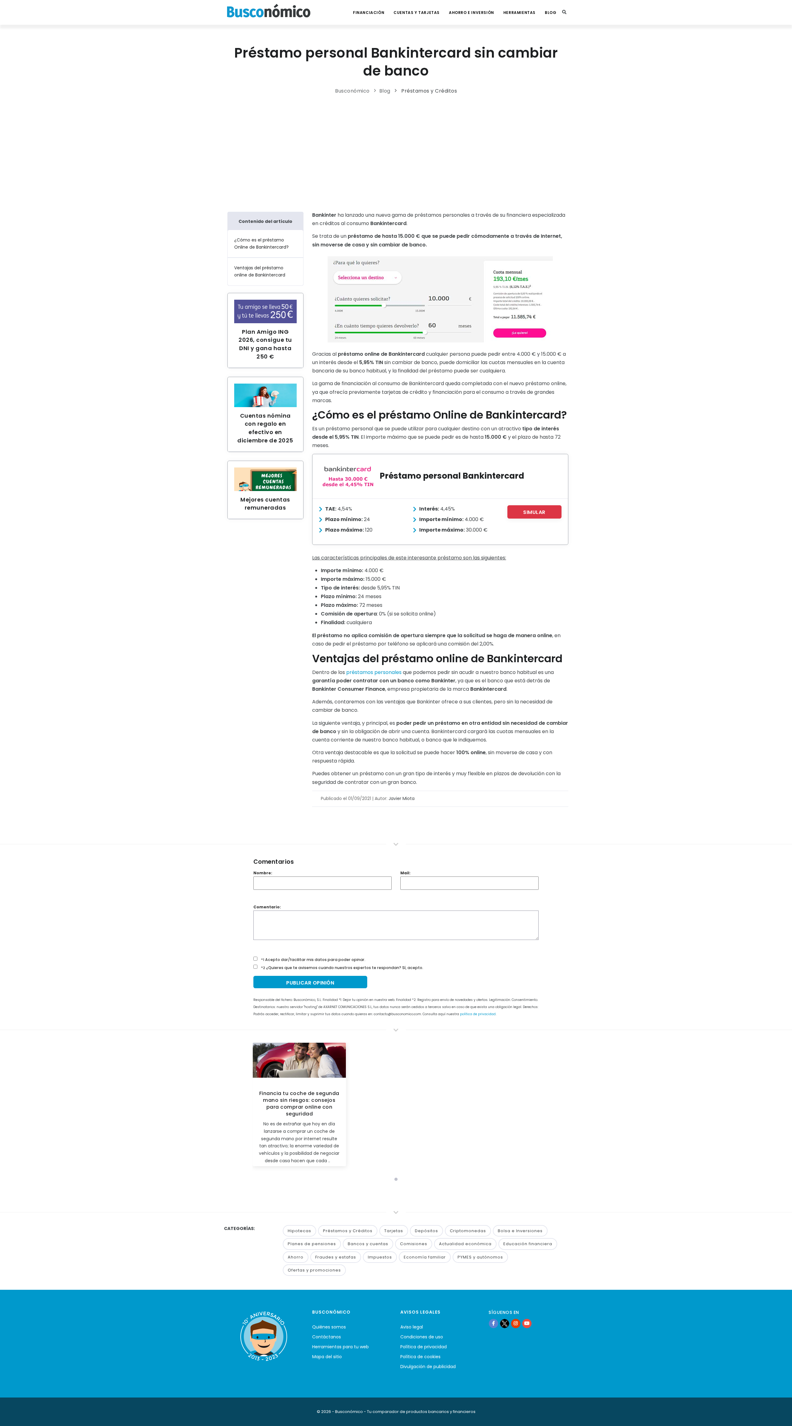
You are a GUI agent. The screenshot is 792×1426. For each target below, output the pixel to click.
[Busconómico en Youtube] (527, 1323)
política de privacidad (478, 1014)
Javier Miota (402, 798)
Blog (550, 12)
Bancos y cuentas (368, 1244)
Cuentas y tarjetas (417, 12)
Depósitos (426, 1231)
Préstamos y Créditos (429, 90)
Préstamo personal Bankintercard (452, 475)
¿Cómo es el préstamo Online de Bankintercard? (261, 243)
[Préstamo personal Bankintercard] (348, 476)
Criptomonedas (468, 1231)
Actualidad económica (465, 1244)
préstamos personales (374, 672)
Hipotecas (299, 1231)
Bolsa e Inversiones (520, 1231)
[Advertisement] (396, 151)
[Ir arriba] (778, 1415)
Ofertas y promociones (314, 1270)
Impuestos (380, 1257)
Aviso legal (411, 1327)
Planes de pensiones (312, 1244)
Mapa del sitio (327, 1357)
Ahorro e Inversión (471, 12)
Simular (534, 512)
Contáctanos (326, 1337)
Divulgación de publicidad (428, 1366)
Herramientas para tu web (340, 1347)
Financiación (368, 12)
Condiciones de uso (421, 1337)
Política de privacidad (423, 1347)
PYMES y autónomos (480, 1257)
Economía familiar (425, 1257)
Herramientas (519, 12)
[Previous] (258, 1106)
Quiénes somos (329, 1327)
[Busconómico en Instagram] (516, 1323)
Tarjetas (393, 1231)
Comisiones (413, 1244)
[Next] (533, 1106)
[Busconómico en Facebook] (493, 1323)
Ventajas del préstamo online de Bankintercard (259, 271)
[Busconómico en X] (505, 1323)
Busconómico (352, 90)
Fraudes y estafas (335, 1257)
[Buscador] (564, 12)
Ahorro (295, 1257)
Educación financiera (527, 1244)
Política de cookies (420, 1357)
